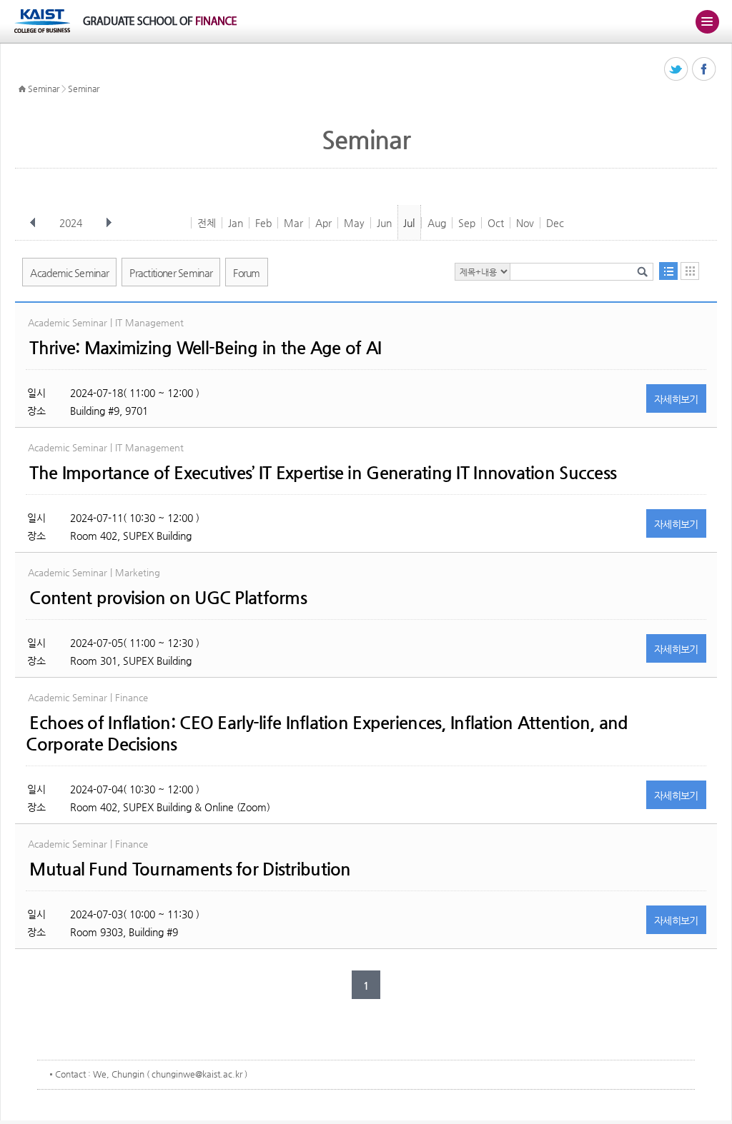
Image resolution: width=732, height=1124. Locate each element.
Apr (323, 223)
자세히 (676, 399)
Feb (263, 223)
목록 (668, 271)
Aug (436, 223)
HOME (22, 89)
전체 (206, 223)
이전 (33, 223)
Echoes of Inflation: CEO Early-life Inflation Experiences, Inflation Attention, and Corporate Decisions (327, 733)
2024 (70, 223)
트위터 (676, 69)
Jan (235, 223)
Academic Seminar (69, 273)
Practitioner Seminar (170, 273)
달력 (690, 271)
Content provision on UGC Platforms (168, 598)
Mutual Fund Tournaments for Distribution (189, 869)
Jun (384, 223)
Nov (525, 223)
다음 (109, 223)
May (354, 223)
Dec (555, 223)
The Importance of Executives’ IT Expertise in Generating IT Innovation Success (322, 473)
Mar (293, 223)
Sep (466, 223)
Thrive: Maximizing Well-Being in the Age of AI (205, 348)
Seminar (43, 89)
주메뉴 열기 (707, 21)
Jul (409, 223)
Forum (246, 273)
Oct (496, 223)
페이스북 (704, 69)
